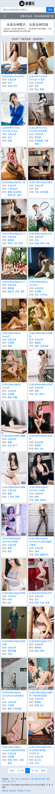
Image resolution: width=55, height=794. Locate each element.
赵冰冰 (4, 781)
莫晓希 (38, 342)
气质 (42, 602)
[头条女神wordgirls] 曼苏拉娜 (13, 642)
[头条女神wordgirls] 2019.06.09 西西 (11, 540)
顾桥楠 (11, 240)
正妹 (47, 243)
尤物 (21, 759)
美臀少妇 (12, 195)
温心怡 (38, 759)
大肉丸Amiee (24, 779)
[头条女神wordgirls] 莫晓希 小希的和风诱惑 (40, 694)
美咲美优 (37, 779)
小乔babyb (13, 188)
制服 (37, 143)
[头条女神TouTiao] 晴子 (13, 76)
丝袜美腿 (44, 191)
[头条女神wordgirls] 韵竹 (40, 592)
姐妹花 (11, 291)
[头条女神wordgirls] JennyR (11, 334)
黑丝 (19, 195)
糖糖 (10, 442)
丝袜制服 (39, 140)
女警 (46, 140)
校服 (10, 140)
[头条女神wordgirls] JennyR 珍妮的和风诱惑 (13, 748)
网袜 (42, 89)
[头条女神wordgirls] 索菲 (40, 182)
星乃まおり (12, 781)
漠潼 (37, 551)
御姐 (37, 499)
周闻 (47, 779)
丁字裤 (11, 496)
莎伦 (37, 240)
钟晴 (37, 496)
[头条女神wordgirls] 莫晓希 (40, 334)
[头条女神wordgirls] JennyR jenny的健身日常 (13, 695)
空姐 (37, 191)
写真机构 (20, 790)
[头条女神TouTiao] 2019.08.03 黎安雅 (38, 129)
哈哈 (12, 779)
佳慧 (17, 779)
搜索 (50, 9)
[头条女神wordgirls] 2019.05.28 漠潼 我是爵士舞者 (40, 541)
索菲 (37, 85)
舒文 (10, 137)
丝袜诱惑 (17, 191)
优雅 (15, 397)
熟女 (37, 89)
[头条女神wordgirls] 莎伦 (40, 233)
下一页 (35, 770)
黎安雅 (38, 137)
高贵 (37, 602)
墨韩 (43, 779)
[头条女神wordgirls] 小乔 (13, 182)
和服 (10, 345)
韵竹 (37, 599)
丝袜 (37, 554)
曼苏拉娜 (12, 650)
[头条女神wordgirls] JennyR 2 (38, 283)
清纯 (42, 243)
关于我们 (27, 790)
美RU (10, 243)
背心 (37, 294)
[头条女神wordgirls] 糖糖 (13, 435)
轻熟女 (43, 499)
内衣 (15, 85)
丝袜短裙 (44, 345)
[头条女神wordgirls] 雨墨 (40, 384)
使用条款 (5, 790)
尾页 (43, 770)
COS (37, 763)
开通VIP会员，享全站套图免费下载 (36, 16)
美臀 (17, 496)
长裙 (10, 445)
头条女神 (12, 79)
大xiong (43, 294)
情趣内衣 (44, 554)
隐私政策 (12, 790)
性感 (10, 85)
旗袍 (10, 191)
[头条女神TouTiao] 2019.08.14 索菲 (38, 78)
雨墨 (37, 390)
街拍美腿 (17, 708)
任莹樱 (38, 291)
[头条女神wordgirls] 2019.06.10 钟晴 (38, 488)
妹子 (15, 445)
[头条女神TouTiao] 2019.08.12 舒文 (11, 129)
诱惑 (10, 763)
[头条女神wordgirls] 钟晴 (13, 592)
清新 (22, 291)
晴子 (10, 82)
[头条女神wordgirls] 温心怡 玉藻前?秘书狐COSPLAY (40, 750)
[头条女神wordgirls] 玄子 (13, 233)
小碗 (31, 779)
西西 (10, 548)
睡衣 (37, 448)
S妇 (16, 243)
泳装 (17, 291)
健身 (10, 708)
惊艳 (42, 650)
